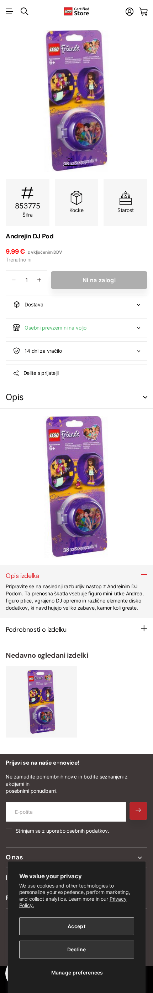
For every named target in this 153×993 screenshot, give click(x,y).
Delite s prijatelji (41, 373)
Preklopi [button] (145, 397)
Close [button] (76, 857)
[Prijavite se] (129, 12)
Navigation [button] (10, 11)
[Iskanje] (24, 11)
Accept (76, 926)
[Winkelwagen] (143, 12)
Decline (76, 949)
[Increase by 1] (39, 280)
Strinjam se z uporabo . (62, 831)
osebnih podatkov (87, 831)
